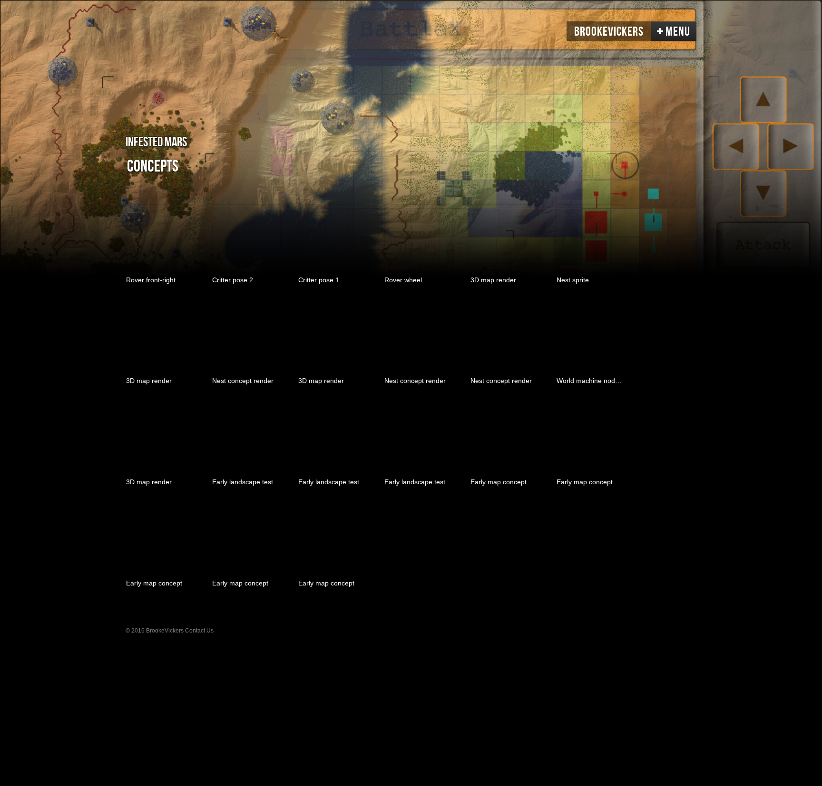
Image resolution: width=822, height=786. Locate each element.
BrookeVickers (609, 31)
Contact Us (199, 630)
